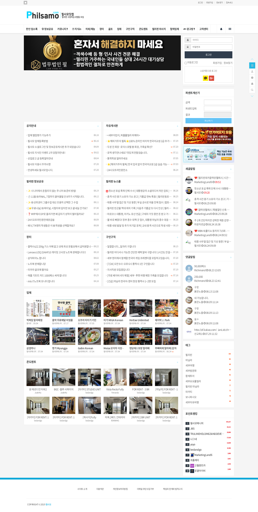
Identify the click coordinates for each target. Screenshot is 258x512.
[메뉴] (252, 65)
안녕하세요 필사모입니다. (40, 170)
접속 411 (229, 2)
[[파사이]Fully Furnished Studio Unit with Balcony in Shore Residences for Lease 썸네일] (89, 405)
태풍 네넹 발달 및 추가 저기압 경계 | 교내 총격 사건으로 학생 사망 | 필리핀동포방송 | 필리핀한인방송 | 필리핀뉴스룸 (163, 225)
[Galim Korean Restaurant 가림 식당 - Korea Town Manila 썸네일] (89, 336)
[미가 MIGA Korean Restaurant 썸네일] (115, 308)
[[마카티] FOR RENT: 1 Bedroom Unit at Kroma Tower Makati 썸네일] (63, 405)
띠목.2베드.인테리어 (115, 417)
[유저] (252, 71)
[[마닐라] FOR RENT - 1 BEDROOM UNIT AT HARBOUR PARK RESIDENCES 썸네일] (166, 377)
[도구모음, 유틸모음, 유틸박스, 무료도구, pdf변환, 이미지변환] (208, 153)
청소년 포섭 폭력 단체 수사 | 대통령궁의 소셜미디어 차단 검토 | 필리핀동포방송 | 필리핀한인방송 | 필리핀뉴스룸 (162, 190)
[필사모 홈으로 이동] (58, 14)
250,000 (198, 276)
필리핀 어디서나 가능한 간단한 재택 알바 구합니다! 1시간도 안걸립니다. (142, 252)
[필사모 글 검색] (252, 89)
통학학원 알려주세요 (117, 158)
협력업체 (174, 29)
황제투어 (208, 376)
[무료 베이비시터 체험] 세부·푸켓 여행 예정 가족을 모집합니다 (137, 275)
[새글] (252, 77)
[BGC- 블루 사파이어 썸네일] (63, 377)
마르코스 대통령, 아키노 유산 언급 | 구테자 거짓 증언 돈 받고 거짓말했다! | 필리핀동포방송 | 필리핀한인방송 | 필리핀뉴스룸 (166, 214)
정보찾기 (219, 2)
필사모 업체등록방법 (37, 141)
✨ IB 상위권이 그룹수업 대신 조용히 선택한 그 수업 (52, 202)
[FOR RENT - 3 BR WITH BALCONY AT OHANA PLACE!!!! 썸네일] (140, 377)
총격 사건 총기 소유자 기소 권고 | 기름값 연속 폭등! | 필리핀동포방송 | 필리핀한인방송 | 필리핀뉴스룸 (156, 196)
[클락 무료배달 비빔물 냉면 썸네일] (63, 308)
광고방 (190, 29)
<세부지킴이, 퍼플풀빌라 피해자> (123, 135)
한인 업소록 (31, 29)
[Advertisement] (102, 95)
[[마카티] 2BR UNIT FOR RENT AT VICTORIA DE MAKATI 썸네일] (140, 405)
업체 (119, 29)
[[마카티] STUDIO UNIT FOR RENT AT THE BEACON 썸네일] (89, 377)
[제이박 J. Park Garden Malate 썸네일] (166, 308)
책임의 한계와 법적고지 (172, 489)
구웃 (196, 287)
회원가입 (209, 2)
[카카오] (205, 78)
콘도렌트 (143, 29)
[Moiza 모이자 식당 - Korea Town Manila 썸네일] (115, 336)
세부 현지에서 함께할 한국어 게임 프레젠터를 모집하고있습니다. (138, 258)
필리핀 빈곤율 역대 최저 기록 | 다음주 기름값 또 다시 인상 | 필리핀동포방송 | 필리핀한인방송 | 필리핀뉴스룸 (159, 208)
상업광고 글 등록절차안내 (40, 158)
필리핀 (208, 355)
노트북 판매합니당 (36, 263)
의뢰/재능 (90, 29)
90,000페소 (200, 266)
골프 (110, 29)
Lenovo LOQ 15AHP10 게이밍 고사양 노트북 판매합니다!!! (56, 252)
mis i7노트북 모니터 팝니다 (41, 281)
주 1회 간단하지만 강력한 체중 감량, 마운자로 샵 (212, 220)
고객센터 (203, 29)
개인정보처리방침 (120, 489)
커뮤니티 (62, 29)
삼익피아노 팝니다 (36, 258)
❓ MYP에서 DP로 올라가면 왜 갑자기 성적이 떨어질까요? (55, 214)
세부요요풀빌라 (208, 381)
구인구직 (130, 29)
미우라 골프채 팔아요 (37, 269)
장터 (102, 29)
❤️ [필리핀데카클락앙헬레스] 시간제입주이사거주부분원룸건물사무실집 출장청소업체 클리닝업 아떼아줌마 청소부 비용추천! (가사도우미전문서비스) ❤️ (212, 177)
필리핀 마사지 (159, 29)
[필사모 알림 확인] (221, 29)
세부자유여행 (208, 402)
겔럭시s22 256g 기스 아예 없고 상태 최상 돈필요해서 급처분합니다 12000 (63, 246)
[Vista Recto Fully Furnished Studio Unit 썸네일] (115, 377)
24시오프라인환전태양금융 (41, 219)
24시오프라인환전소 (117, 170)
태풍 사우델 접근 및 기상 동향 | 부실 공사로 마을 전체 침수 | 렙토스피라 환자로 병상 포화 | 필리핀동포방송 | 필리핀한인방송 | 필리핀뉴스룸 (174, 202)
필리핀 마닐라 (208, 386)
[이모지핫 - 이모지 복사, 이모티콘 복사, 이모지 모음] (208, 135)
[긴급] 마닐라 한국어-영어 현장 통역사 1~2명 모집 (131, 281)
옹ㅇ (196, 319)
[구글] (211, 78)
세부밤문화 (208, 370)
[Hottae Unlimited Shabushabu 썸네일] (140, 308)
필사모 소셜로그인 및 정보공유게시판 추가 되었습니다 (53, 146)
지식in (77, 29)
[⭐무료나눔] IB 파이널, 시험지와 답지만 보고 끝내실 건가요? (57, 208)
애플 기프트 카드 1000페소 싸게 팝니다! (47, 275)
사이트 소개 (82, 489)
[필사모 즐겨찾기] (25, 2)
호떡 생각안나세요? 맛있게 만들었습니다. (127, 152)
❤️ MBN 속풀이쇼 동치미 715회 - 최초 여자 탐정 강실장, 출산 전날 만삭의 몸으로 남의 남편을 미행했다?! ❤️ (212, 230)
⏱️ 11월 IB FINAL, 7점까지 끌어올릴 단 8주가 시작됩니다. (55, 196)
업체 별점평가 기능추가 (39, 135)
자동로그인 (192, 62)
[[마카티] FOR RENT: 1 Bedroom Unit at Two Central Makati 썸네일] (38, 405)
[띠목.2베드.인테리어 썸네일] (115, 405)
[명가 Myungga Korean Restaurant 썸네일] (63, 336)
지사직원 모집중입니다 (118, 269)
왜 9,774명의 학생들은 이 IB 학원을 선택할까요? (51, 225)
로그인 (200, 2)
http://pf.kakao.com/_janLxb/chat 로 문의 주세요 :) (212, 329)
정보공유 (48, 29)
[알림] (252, 83)
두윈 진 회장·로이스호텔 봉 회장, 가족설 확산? (130, 146)
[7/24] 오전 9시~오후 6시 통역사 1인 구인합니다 (130, 263)
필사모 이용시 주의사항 (39, 164)
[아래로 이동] (252, 96)
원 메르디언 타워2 (38, 389)
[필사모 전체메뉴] (230, 29)
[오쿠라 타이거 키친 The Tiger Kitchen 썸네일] (89, 308)
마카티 (208, 391)
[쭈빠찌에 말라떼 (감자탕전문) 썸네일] (166, 336)
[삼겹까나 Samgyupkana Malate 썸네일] (38, 336)
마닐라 (208, 360)
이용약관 (100, 489)
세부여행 (208, 365)
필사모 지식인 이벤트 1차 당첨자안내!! (46, 152)
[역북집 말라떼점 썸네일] (38, 308)
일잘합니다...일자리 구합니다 (121, 246)
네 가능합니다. (201, 298)
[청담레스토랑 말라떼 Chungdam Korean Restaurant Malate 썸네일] (140, 336)
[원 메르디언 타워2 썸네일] (38, 377)
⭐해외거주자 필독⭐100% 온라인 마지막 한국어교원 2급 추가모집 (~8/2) (143, 141)
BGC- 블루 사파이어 (63, 389)
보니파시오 (208, 397)
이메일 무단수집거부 (145, 489)
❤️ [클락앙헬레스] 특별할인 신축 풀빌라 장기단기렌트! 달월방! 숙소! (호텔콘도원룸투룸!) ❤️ (212, 209)
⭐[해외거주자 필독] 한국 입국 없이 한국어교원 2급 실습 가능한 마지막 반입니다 (146, 164)
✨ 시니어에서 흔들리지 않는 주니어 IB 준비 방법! (51, 190)
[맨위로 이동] (252, 59)
